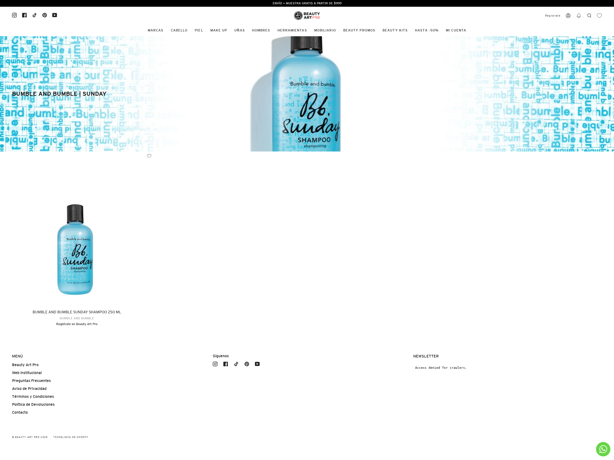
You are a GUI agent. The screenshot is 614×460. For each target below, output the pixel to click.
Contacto (20, 412)
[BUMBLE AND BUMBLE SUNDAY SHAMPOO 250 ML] (77, 228)
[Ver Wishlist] (599, 16)
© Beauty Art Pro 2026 (29, 437)
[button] (578, 16)
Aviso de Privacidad (29, 389)
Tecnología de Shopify (71, 437)
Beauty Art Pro (86, 324)
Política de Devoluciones (33, 404)
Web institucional (27, 373)
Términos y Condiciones (33, 396)
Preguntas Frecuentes (31, 381)
